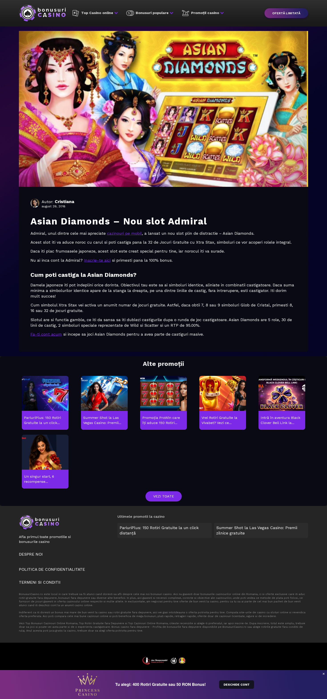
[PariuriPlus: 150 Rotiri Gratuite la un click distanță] (45, 403)
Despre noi (31, 554)
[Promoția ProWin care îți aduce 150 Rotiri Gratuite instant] (163, 403)
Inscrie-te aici (97, 260)
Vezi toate (163, 496)
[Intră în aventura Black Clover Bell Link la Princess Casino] (281, 403)
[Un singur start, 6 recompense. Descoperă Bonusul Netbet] (45, 462)
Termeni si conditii (40, 582)
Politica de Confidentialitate (52, 569)
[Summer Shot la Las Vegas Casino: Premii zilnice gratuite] (104, 403)
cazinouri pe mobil (124, 233)
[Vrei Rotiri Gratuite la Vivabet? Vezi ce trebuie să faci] (222, 403)
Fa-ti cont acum (46, 334)
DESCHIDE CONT (237, 684)
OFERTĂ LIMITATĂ (286, 13)
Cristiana (64, 201)
